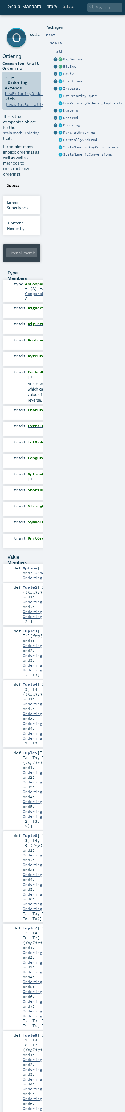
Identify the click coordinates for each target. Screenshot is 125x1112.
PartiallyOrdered (80, 140)
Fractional (73, 81)
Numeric (70, 110)
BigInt (69, 66)
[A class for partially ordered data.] (60, 140)
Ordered (70, 118)
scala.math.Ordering (21, 133)
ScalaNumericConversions (87, 154)
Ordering (71, 125)
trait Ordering (20, 66)
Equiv (68, 74)
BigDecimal (73, 59)
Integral (71, 88)
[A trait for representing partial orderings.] (60, 132)
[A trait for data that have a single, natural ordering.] (60, 118)
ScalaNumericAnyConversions (90, 147)
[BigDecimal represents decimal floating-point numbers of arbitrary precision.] (60, 59)
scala (34, 34)
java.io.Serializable (29, 104)
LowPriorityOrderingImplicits (93, 103)
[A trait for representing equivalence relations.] (60, 74)
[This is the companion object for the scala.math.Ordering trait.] (55, 125)
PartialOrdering (79, 132)
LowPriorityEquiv (80, 96)
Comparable (37, 293)
